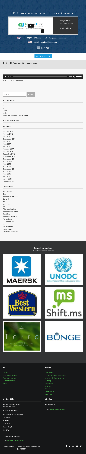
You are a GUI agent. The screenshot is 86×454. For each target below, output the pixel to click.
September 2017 (9, 139)
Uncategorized (8, 221)
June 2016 (7, 164)
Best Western (8, 191)
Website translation (10, 231)
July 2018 (6, 136)
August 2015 (7, 171)
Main (4, 206)
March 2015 (7, 178)
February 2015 (8, 181)
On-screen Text (50, 392)
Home (5, 383)
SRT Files (48, 389)
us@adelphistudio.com (48, 42)
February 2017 (8, 149)
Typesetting (49, 383)
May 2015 (6, 176)
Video (5, 224)
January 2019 (8, 134)
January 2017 (8, 151)
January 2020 (8, 131)
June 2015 (7, 173)
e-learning (48, 394)
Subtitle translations (10, 211)
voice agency (8, 226)
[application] (43, 76)
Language (6, 204)
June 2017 (7, 144)
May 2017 (6, 146)
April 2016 (7, 166)
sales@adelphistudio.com (58, 37)
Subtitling (6, 214)
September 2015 (9, 169)
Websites (48, 386)
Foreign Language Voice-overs (55, 375)
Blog (4, 194)
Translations (7, 219)
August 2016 (7, 161)
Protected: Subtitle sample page (15, 115)
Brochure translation (10, 196)
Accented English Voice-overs (55, 378)
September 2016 (9, 159)
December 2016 (9, 154)
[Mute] (74, 77)
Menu (45, 47)
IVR (4, 201)
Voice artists (7, 229)
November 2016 (9, 156)
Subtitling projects (10, 216)
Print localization (9, 209)
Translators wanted (9, 378)
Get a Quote (42, 56)
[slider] (79, 76)
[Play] (5, 77)
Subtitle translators (9, 381)
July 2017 (6, 141)
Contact (5, 372)
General (6, 199)
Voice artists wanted (10, 375)
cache (5, 110)
